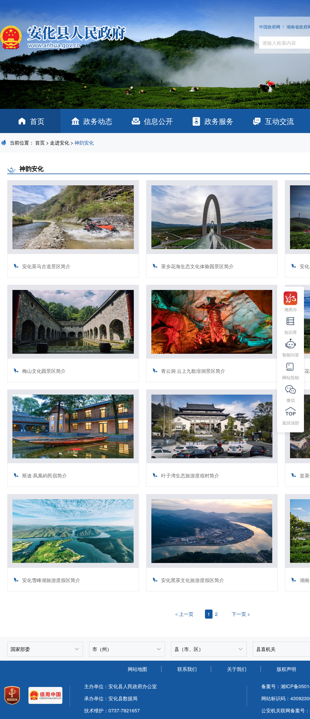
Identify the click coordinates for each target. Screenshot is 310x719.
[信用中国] (45, 696)
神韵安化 (84, 142)
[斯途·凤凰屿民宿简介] (73, 461)
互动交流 (279, 120)
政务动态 (97, 120)
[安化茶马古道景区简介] (73, 252)
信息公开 (158, 120)
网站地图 (137, 668)
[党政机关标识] (12, 696)
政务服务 (218, 120)
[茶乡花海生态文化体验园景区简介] (212, 252)
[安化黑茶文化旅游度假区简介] (212, 565)
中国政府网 (269, 27)
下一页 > (241, 613)
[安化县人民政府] (63, 35)
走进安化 (59, 142)
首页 (37, 120)
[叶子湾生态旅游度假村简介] (212, 461)
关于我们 (236, 668)
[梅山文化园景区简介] (73, 356)
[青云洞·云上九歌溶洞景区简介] (212, 356)
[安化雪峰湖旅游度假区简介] (73, 565)
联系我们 (187, 668)
